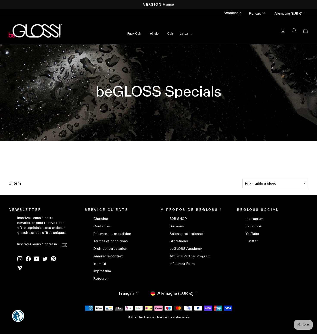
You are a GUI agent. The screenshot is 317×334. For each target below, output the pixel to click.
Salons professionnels (187, 233)
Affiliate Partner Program (189, 256)
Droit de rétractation (110, 248)
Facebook (254, 226)
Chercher (100, 218)
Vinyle (154, 33)
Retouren (100, 278)
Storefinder (178, 241)
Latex (184, 33)
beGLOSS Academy (185, 248)
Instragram (254, 218)
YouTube (252, 233)
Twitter (252, 241)
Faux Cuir (134, 33)
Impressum (102, 271)
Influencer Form (182, 263)
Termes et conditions (110, 241)
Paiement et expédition (112, 233)
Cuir (170, 33)
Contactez (102, 226)
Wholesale (232, 13)
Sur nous (176, 226)
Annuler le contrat (108, 256)
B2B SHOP (178, 218)
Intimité (99, 263)
